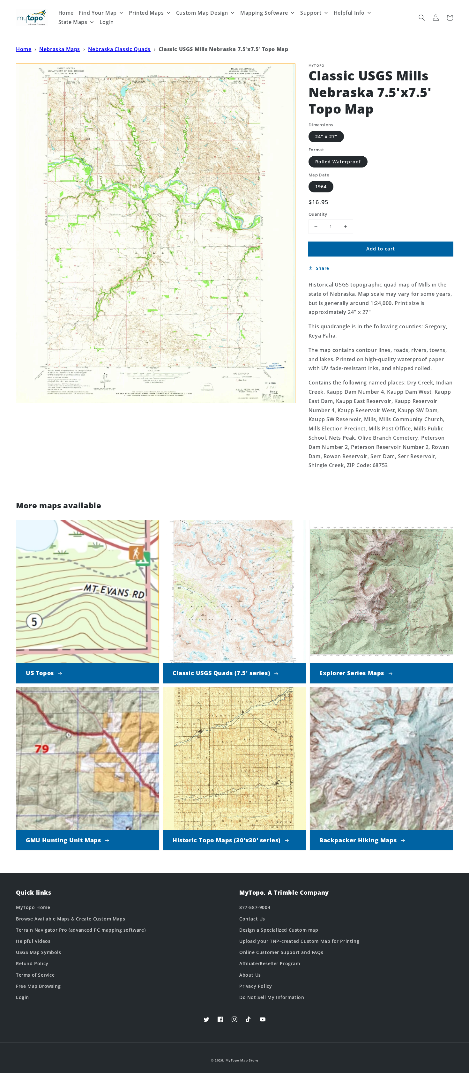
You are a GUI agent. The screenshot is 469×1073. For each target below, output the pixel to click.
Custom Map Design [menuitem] (202, 12)
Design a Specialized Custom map (278, 930)
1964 (321, 186)
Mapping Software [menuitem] (264, 12)
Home (23, 49)
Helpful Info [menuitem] (349, 12)
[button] (422, 18)
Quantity (318, 214)
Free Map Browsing (38, 986)
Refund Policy (32, 963)
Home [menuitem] (66, 12)
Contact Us (252, 919)
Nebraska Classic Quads (119, 49)
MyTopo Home (33, 907)
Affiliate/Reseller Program (269, 963)
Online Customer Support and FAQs (281, 952)
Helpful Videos (33, 941)
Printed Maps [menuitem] (146, 12)
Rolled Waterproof (338, 162)
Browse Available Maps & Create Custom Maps (70, 919)
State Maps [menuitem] (72, 22)
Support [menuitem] (310, 12)
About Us (250, 975)
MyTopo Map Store (242, 1060)
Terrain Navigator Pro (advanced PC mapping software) (80, 930)
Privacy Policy (255, 986)
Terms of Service (35, 975)
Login (22, 997)
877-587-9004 (254, 907)
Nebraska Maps (59, 49)
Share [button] (322, 268)
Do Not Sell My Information (271, 997)
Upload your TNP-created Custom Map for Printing (299, 941)
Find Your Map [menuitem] (98, 12)
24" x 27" (326, 136)
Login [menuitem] (107, 22)
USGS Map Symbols (38, 952)
